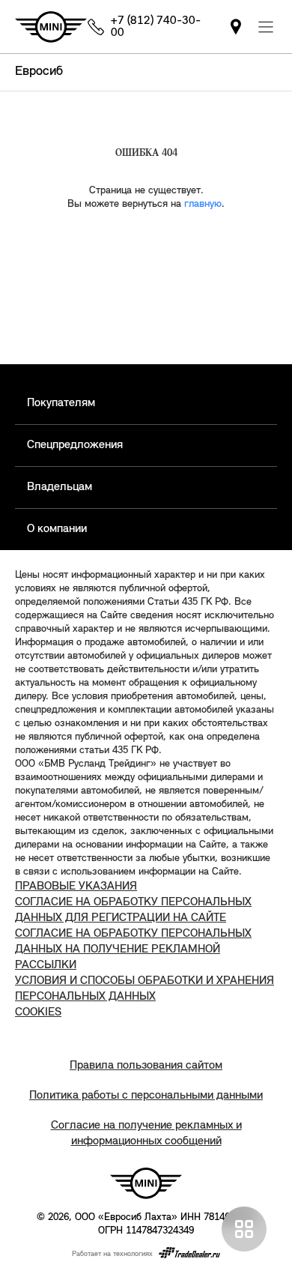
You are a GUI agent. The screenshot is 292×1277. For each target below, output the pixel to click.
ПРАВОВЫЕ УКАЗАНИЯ (76, 887)
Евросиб (39, 72)
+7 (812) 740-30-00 (156, 27)
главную (203, 204)
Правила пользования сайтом (146, 1066)
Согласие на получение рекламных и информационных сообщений (146, 1133)
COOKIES (38, 1012)
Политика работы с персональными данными (146, 1096)
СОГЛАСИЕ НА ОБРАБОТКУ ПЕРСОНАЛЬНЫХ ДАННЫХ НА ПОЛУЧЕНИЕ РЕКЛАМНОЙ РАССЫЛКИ (133, 949)
